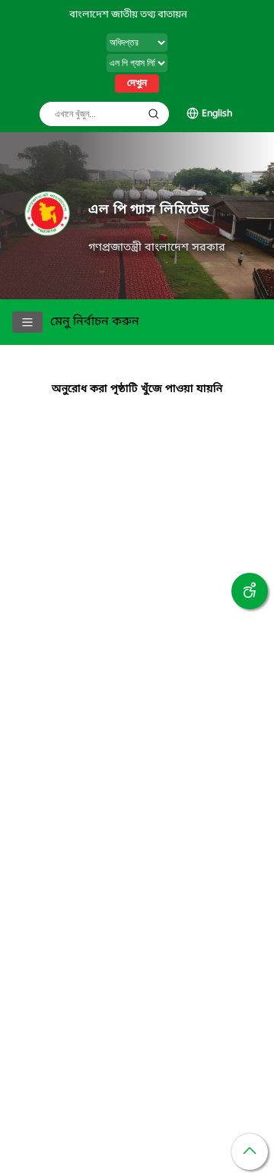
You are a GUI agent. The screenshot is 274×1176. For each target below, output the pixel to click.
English (217, 114)
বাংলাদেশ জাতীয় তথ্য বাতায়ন (128, 14)
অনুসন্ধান (154, 114)
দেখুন (137, 83)
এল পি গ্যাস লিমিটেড (148, 210)
